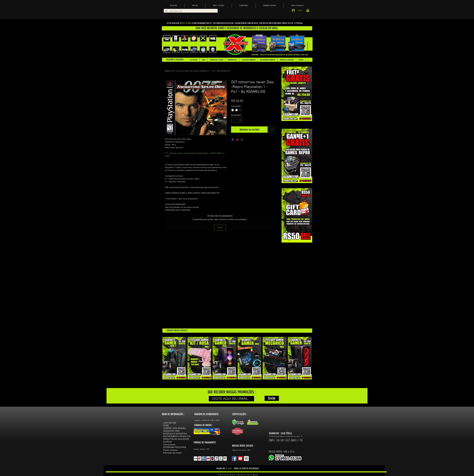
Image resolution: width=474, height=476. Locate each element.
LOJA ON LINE (169, 423)
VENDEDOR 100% (171, 431)
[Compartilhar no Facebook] (232, 139)
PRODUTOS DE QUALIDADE (176, 439)
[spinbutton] (237, 120)
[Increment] (240, 120)
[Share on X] (246, 139)
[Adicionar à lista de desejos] (272, 129)
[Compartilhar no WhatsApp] (242, 139)
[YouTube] (240, 458)
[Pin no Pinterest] (237, 139)
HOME (166, 425)
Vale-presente (169, 444)
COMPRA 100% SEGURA (174, 428)
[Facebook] (234, 458)
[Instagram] (246, 458)
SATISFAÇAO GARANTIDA (175, 433)
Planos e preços (170, 450)
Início (167, 71)
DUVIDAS (167, 442)
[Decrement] (233, 120)
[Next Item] (303, 43)
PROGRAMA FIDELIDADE (174, 447)
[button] (307, 10)
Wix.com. (255, 475)
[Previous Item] (256, 43)
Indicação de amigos (172, 452)
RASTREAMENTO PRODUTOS (176, 436)
